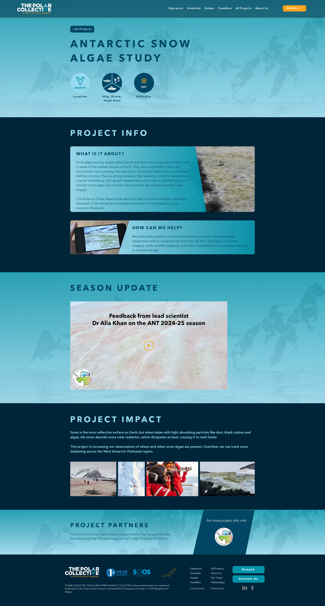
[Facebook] (252, 588)
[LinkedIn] (245, 588)
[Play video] (149, 346)
